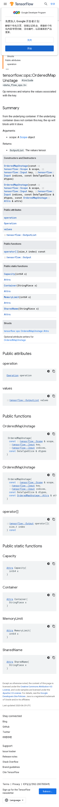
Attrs (7, 279)
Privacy (16, 784)
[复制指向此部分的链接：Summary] (22, 108)
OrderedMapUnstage (16, 165)
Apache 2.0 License (12, 693)
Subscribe (48, 791)
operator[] (11, 251)
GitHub (6, 726)
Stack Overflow (10, 762)
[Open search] (46, 4)
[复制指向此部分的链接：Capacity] (19, 556)
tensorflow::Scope (16, 169)
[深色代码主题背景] (48, 371)
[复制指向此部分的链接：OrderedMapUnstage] (38, 426)
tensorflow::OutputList (21, 234)
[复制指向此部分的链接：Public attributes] (34, 354)
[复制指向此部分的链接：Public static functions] (45, 546)
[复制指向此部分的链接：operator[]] (21, 512)
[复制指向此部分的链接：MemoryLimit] (26, 619)
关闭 (29, 40)
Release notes (10, 756)
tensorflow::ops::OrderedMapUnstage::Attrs (26, 331)
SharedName (11, 308)
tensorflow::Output (19, 257)
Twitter (6, 732)
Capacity (9, 273)
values (8, 229)
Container (10, 285)
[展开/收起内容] (7, 68)
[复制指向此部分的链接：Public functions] (34, 417)
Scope (23, 137)
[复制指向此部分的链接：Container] (21, 588)
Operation (10, 223)
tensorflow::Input (15, 172)
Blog (5, 721)
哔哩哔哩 (7, 737)
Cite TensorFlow (11, 772)
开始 (29, 48)
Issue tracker (9, 751)
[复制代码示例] (53, 371)
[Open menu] (5, 4)
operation (10, 217)
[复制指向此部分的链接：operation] (20, 364)
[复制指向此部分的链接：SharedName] (25, 650)
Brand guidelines (11, 767)
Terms (6, 784)
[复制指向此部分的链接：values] (15, 389)
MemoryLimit (11, 297)
